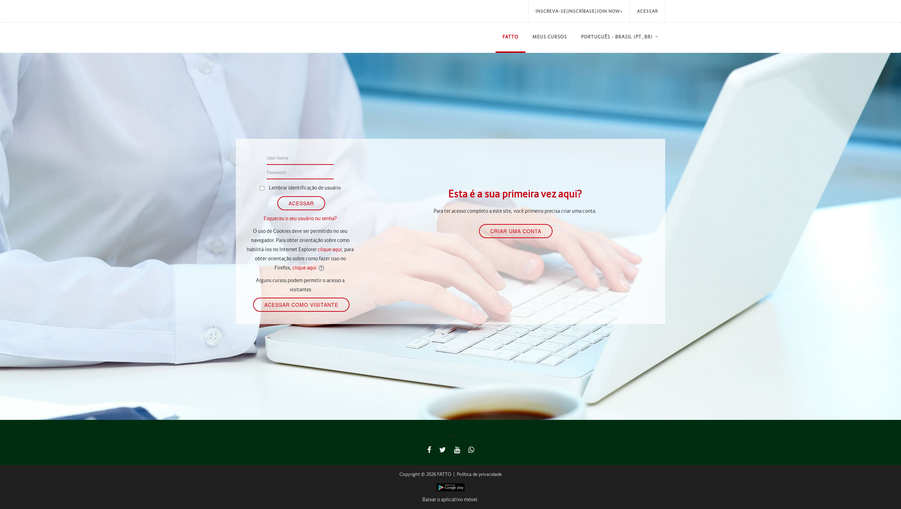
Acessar (647, 11)
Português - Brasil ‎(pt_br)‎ (617, 37)
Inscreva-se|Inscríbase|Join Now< (579, 11)
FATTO (510, 37)
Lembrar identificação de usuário (305, 188)
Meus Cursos (550, 37)
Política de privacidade (479, 474)
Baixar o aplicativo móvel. (450, 499)
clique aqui (330, 249)
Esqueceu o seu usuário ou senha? (300, 218)
